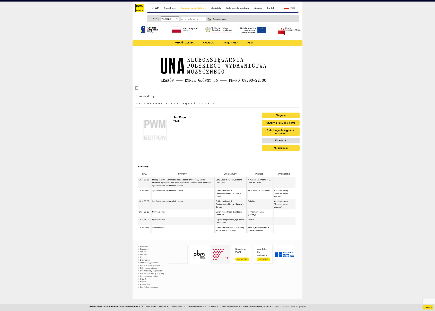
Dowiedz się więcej (298, 306)
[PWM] (140, 8)
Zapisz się (242, 259)
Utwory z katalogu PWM (280, 123)
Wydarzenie (284, 174)
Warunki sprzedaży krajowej (152, 273)
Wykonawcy (230, 174)
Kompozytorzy (145, 96)
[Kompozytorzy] (193, 8)
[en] (295, 8)
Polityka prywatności (148, 268)
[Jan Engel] (155, 136)
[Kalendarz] (237, 8)
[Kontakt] (271, 8)
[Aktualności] (170, 8)
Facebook (144, 246)
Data (144, 174)
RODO (143, 279)
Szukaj (209, 19)
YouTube (143, 252)
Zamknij (428, 307)
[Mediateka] (216, 8)
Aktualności (281, 148)
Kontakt (143, 282)
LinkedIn (143, 254)
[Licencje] (257, 8)
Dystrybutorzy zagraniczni (151, 271)
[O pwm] (154, 8)
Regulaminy (145, 284)
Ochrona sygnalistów (149, 263)
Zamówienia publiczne (149, 287)
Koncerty (280, 140)
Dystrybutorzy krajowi (149, 276)
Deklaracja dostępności (150, 265)
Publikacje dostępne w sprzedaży (280, 131)
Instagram (144, 249)
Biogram (281, 115)
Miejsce (259, 174)
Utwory (182, 174)
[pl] (284, 8)
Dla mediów (145, 260)
